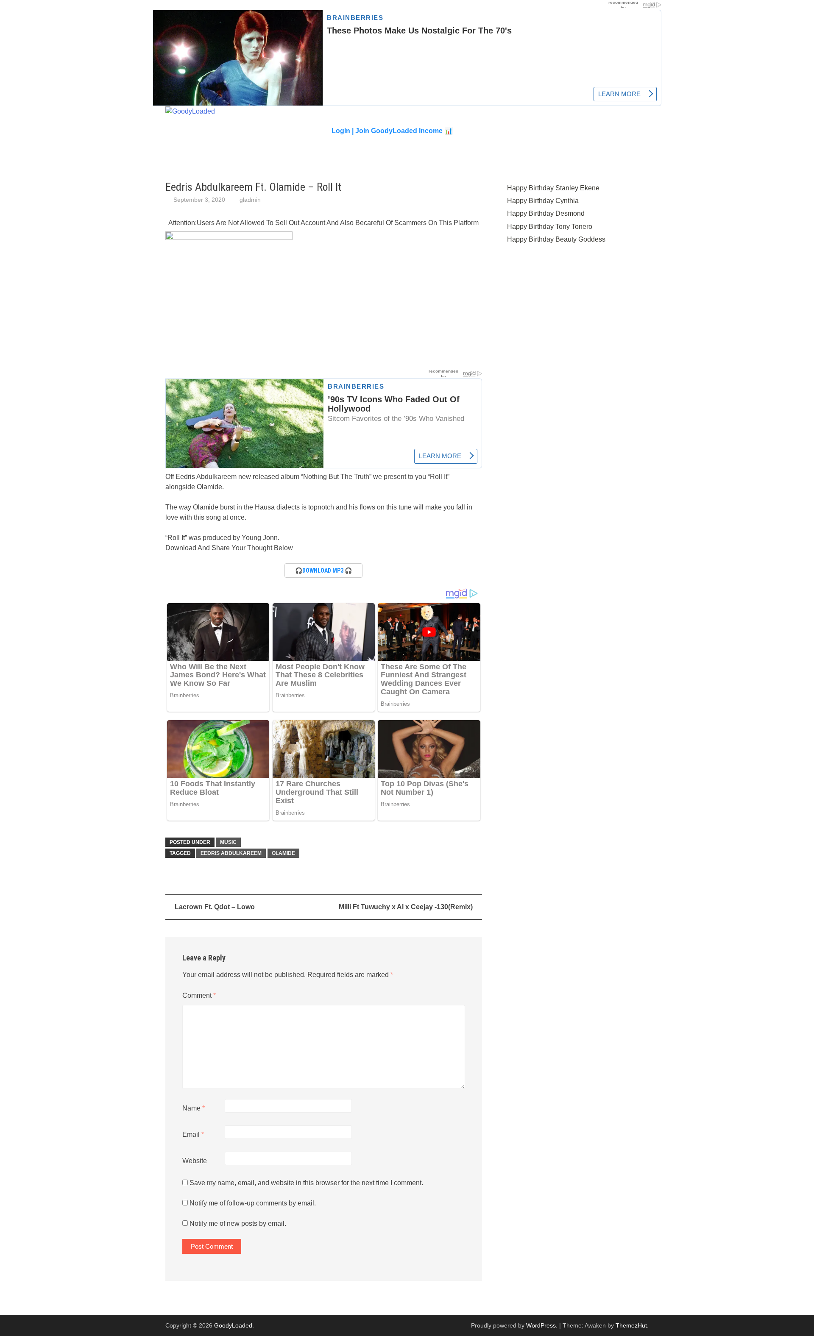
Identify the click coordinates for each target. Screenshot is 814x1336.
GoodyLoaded (233, 1325)
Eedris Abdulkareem (231, 853)
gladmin (250, 199)
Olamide (283, 853)
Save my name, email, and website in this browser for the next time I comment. (306, 1182)
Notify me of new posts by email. (238, 1223)
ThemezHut (631, 1325)
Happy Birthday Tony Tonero (549, 226)
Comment (199, 995)
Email (193, 1134)
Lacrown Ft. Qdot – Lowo (215, 906)
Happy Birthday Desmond (546, 213)
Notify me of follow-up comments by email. (253, 1203)
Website (194, 1160)
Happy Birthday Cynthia (543, 200)
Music (228, 842)
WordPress (541, 1325)
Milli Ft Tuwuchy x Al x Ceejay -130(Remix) (406, 906)
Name (193, 1108)
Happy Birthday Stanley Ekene (553, 188)
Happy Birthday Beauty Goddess (556, 239)
